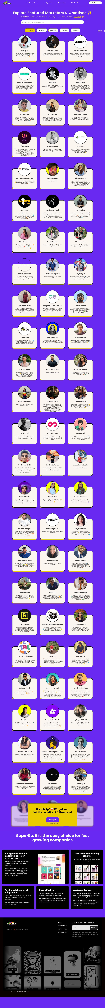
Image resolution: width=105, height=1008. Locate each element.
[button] (32, 3)
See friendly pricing (52, 823)
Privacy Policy (62, 932)
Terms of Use (62, 929)
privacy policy (78, 936)
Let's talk (77, 17)
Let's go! (52, 820)
